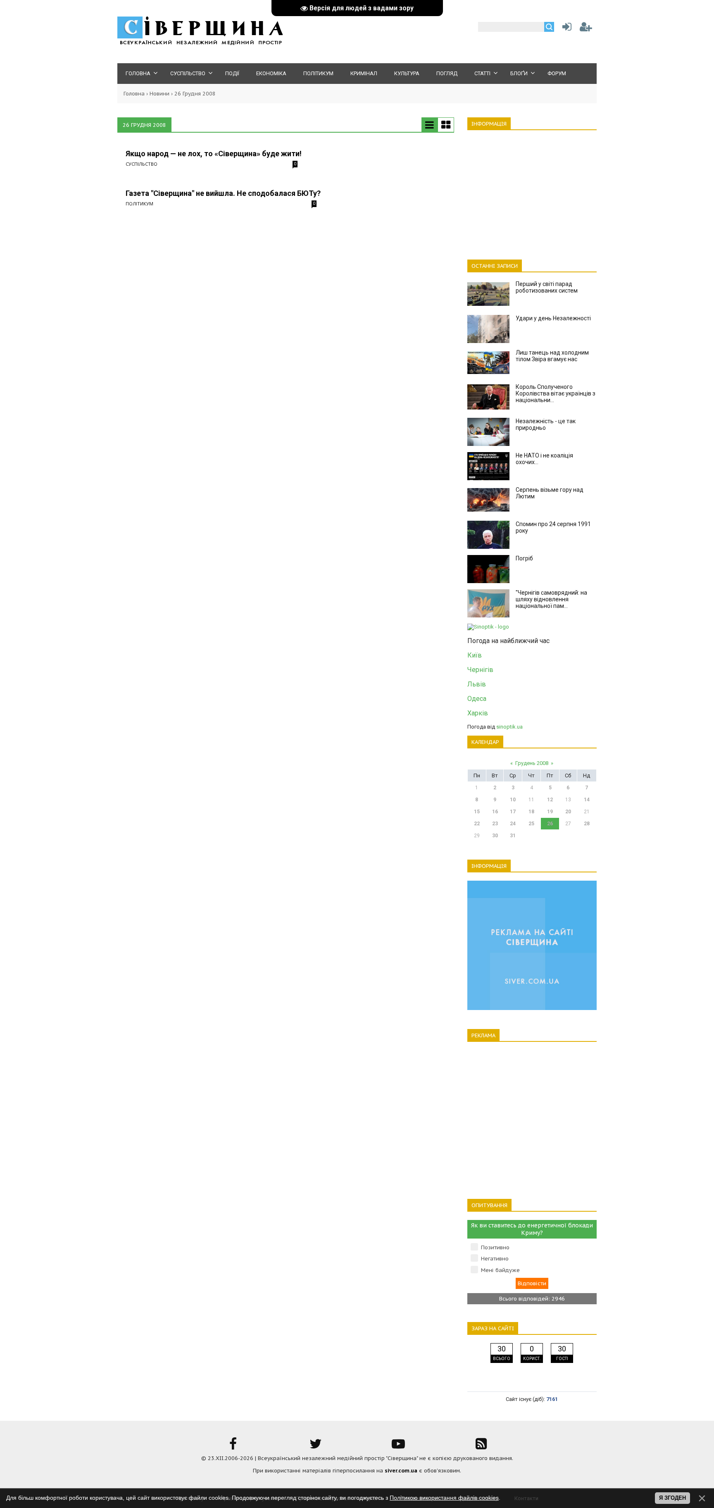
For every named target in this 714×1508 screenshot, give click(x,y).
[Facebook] (233, 1447)
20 (568, 812)
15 (477, 812)
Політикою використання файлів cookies (444, 1497)
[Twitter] (315, 1447)
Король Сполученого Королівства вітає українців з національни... (555, 393)
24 (513, 824)
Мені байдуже (500, 1270)
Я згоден (672, 1498)
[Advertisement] (532, 190)
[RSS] (481, 1447)
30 (495, 836)
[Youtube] (398, 1447)
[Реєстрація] (585, 29)
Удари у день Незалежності (553, 318)
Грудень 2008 (531, 763)
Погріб (524, 558)
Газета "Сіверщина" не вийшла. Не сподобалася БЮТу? (223, 193)
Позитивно (495, 1247)
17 (513, 812)
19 (550, 812)
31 (513, 836)
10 (513, 800)
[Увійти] (565, 29)
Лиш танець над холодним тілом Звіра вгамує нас (552, 355)
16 (495, 812)
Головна (134, 93)
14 (587, 800)
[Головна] (200, 43)
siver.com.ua (401, 1470)
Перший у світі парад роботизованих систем (547, 287)
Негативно (495, 1258)
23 (495, 824)
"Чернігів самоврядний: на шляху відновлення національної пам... (551, 599)
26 (550, 824)
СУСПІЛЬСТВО (141, 164)
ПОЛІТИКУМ (139, 203)
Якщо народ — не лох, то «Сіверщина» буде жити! (214, 153)
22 (477, 824)
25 (531, 824)
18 (531, 812)
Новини (159, 93)
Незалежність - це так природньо (546, 424)
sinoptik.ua (509, 727)
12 (550, 800)
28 (587, 824)
